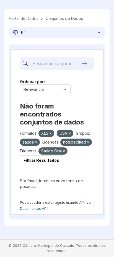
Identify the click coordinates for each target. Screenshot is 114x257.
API (82, 202)
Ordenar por (32, 81)
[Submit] (84, 63)
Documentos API (33, 208)
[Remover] (50, 134)
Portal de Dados (23, 18)
